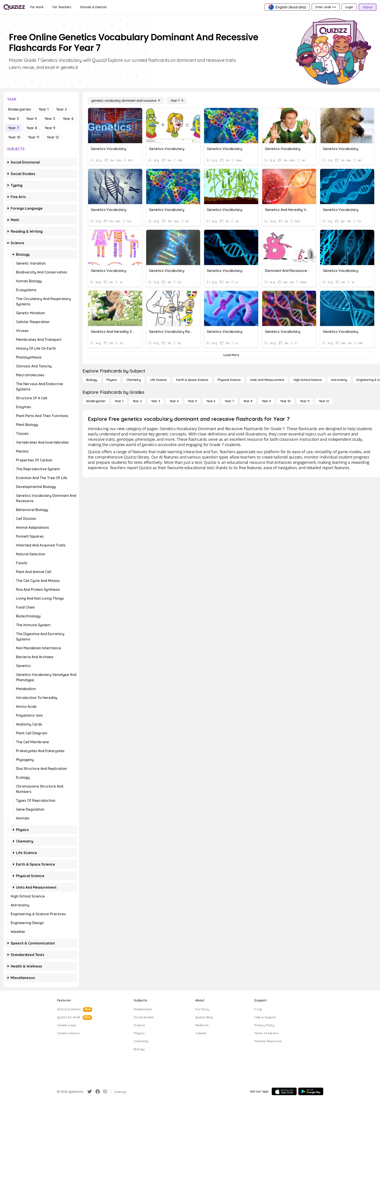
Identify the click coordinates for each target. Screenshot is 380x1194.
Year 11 (33, 137)
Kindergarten (19, 109)
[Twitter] (89, 1091)
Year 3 (13, 118)
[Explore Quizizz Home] (14, 7)
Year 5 (49, 118)
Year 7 (13, 128)
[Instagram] (105, 1091)
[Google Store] (310, 1091)
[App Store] (284, 1091)
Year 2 (61, 109)
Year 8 (31, 128)
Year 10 (14, 137)
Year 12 (53, 137)
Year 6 (68, 118)
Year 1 (44, 109)
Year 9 (50, 128)
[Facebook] (97, 1091)
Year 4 (31, 118)
